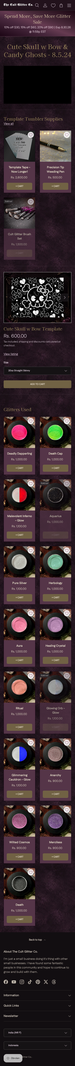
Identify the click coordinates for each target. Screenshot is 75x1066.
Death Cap (56, 454)
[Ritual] (19, 687)
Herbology (55, 583)
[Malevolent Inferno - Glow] (19, 495)
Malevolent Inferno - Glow (19, 518)
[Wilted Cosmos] (19, 821)
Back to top (35, 940)
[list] (37, 297)
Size (6, 362)
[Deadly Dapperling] (19, 432)
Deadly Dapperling (19, 454)
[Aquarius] (55, 495)
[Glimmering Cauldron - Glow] (19, 754)
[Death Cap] (55, 432)
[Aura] (19, 624)
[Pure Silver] (19, 561)
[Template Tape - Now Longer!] (19, 146)
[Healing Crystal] (55, 624)
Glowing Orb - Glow (55, 710)
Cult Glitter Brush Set (19, 236)
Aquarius (56, 516)
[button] (61, 5)
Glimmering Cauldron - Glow (19, 777)
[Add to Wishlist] (30, 135)
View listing (11, 354)
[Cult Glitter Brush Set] (19, 213)
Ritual (19, 708)
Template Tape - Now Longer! (19, 169)
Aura (19, 646)
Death (19, 905)
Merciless (55, 842)
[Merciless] (55, 821)
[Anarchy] (55, 754)
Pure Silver (19, 583)
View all (9, 124)
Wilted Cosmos (19, 842)
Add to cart (37, 384)
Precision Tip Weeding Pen (55, 169)
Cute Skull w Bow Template (33, 328)
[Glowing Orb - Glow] (55, 687)
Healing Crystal (56, 646)
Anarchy (55, 775)
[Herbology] (55, 561)
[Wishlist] (53, 5)
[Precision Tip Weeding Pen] (55, 146)
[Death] (19, 883)
